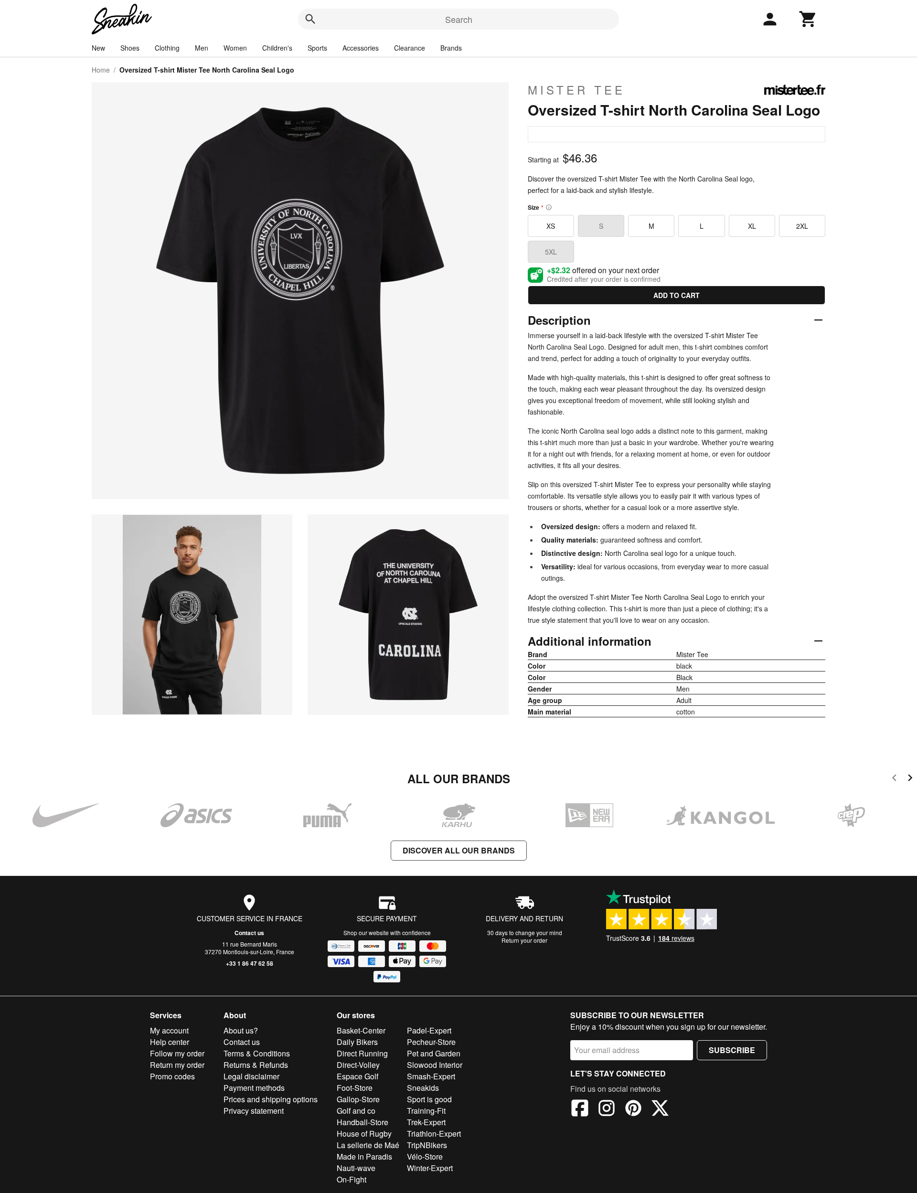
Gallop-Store (358, 1099)
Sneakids (423, 1087)
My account (169, 1030)
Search (458, 19)
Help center (169, 1041)
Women (235, 48)
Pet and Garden (433, 1053)
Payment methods (254, 1087)
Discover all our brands (459, 850)
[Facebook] (579, 1109)
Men (201, 48)
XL (752, 226)
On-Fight (351, 1179)
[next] (910, 779)
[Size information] (548, 207)
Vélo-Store (425, 1156)
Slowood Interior (434, 1064)
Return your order (524, 940)
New (98, 48)
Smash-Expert (431, 1076)
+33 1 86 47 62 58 (249, 963)
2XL (802, 226)
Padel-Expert (429, 1030)
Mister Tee (576, 89)
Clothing (167, 48)
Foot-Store (355, 1087)
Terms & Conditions (257, 1053)
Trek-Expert (426, 1122)
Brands (451, 48)
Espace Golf (357, 1076)
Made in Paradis (364, 1156)
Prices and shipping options (271, 1099)
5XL (551, 251)
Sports (317, 48)
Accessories (360, 48)
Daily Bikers (357, 1041)
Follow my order (177, 1053)
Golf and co (356, 1110)
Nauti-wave (356, 1167)
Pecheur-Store (431, 1041)
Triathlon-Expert (434, 1133)
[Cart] (808, 19)
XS (550, 226)
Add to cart (676, 295)
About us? (241, 1030)
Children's (277, 48)
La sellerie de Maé (368, 1145)
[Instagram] (606, 1109)
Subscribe (732, 1049)
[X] (660, 1109)
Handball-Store (362, 1122)
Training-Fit (426, 1110)
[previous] (894, 779)
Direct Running (362, 1053)
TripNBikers (427, 1145)
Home (101, 70)
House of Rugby (364, 1133)
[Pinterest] (633, 1109)
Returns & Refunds (256, 1064)
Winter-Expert (430, 1167)
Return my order (177, 1064)
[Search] (310, 19)
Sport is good (429, 1099)
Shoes (129, 48)
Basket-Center (361, 1030)
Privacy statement (254, 1110)
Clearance (409, 48)
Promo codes (172, 1076)
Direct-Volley (358, 1064)
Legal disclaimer (251, 1076)
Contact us (249, 933)
